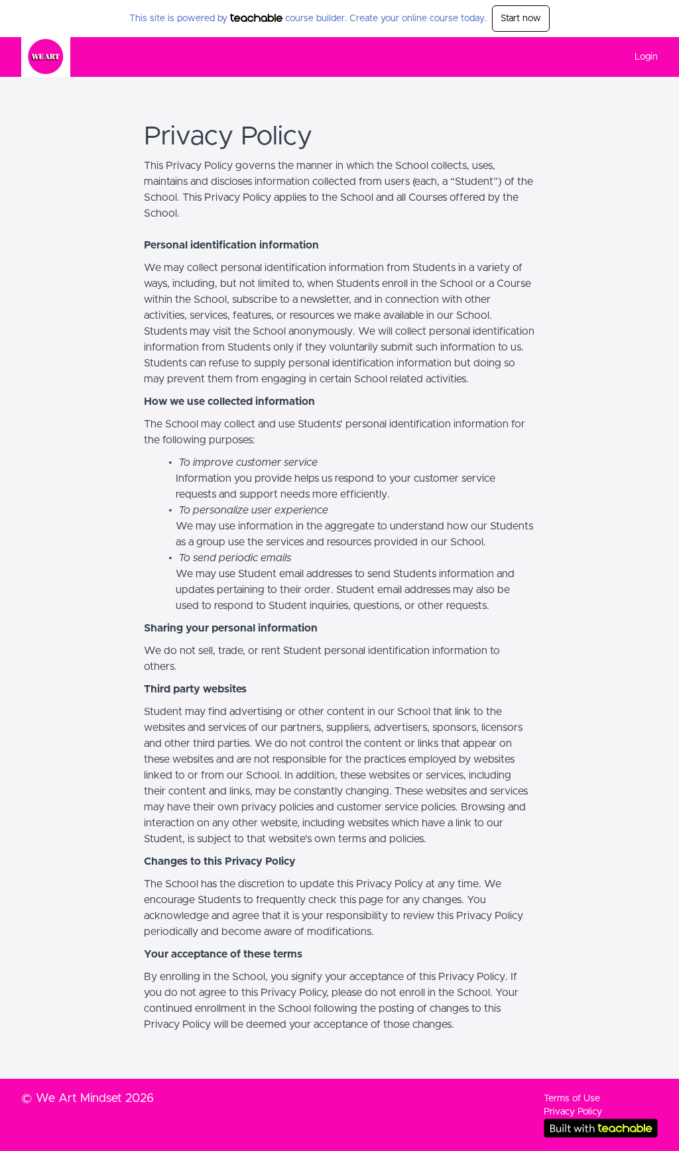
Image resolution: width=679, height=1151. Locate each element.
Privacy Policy (573, 1112)
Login (646, 57)
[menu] (641, 57)
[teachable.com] (256, 18)
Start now (521, 18)
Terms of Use (572, 1098)
